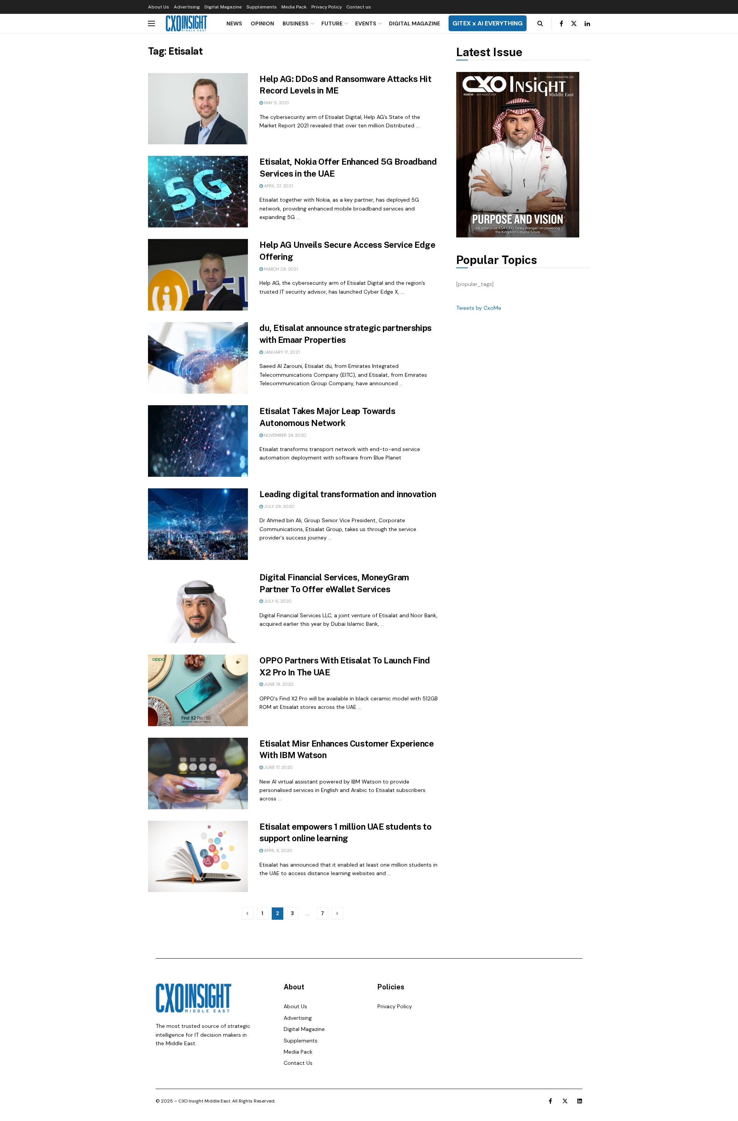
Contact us (358, 7)
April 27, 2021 (278, 186)
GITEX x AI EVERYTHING (487, 23)
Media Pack (294, 7)
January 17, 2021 (281, 352)
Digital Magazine (223, 7)
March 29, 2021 (280, 269)
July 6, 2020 (277, 601)
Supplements (261, 7)
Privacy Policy (326, 7)
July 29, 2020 (278, 506)
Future (331, 23)
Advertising (187, 7)
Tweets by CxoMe (478, 307)
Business (296, 23)
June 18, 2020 (278, 684)
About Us (158, 7)
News (234, 23)
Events (365, 23)
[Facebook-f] (550, 1101)
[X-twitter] (565, 1101)
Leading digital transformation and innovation (347, 494)
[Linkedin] (579, 1101)
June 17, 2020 (278, 767)
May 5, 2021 (276, 102)
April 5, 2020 (278, 850)
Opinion (262, 23)
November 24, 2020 (284, 435)
